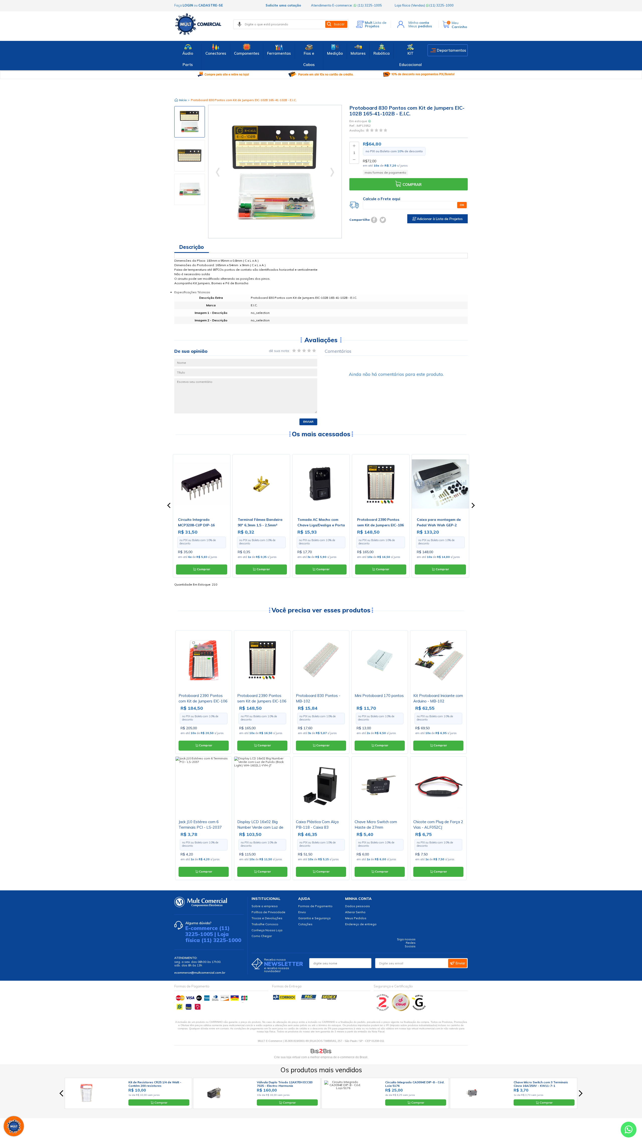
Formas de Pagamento (315, 906)
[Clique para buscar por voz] (239, 24)
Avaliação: (357, 130)
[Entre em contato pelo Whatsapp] (628, 1130)
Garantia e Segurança (314, 918)
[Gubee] (419, 1010)
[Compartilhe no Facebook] (374, 220)
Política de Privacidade (268, 912)
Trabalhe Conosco (265, 924)
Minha (419, 22)
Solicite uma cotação (283, 5)
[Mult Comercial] (199, 24)
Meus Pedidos (355, 918)
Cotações (305, 924)
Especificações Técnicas (192, 292)
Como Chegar (262, 936)
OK (462, 205)
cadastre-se (210, 5)
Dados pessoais (357, 906)
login (188, 5)
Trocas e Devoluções (267, 918)
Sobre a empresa (265, 906)
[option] (189, 121)
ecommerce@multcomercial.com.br (199, 972)
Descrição (191, 247)
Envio (302, 912)
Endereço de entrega (360, 924)
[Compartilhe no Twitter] (383, 220)
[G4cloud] (401, 1010)
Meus (420, 26)
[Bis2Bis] (383, 1010)
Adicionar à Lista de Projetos (439, 219)
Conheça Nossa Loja (267, 930)
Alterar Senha (355, 912)
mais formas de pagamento (385, 172)
